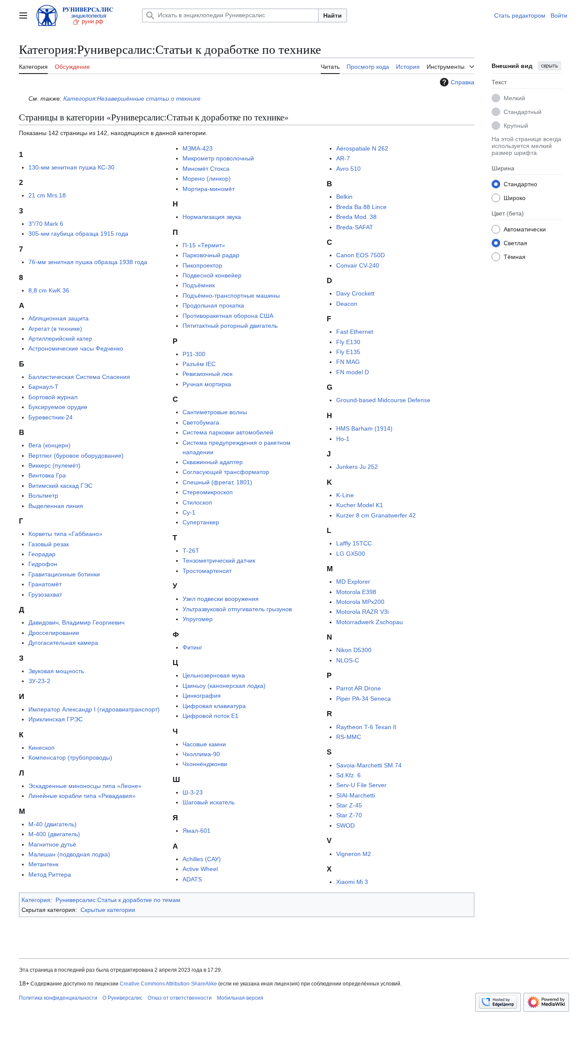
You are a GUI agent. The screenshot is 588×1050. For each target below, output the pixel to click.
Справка (462, 82)
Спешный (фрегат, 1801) (217, 482)
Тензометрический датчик (219, 560)
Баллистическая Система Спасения (79, 376)
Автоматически (525, 229)
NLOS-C (347, 660)
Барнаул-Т (43, 386)
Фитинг (192, 647)
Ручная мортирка (207, 384)
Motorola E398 (356, 591)
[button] (23, 15)
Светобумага (201, 422)
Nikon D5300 (353, 650)
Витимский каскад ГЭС (60, 485)
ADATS (192, 879)
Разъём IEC (199, 363)
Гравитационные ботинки (64, 574)
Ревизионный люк (207, 373)
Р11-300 (194, 354)
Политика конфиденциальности (58, 998)
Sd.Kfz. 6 (348, 775)
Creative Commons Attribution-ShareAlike (168, 984)
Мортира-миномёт (209, 188)
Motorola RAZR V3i (362, 611)
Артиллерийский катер (60, 338)
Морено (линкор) (207, 178)
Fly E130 (348, 342)
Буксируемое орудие (57, 406)
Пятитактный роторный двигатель (230, 325)
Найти (332, 15)
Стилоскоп (197, 502)
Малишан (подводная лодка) (69, 854)
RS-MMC (348, 736)
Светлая (515, 243)
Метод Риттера (49, 874)
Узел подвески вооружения (221, 598)
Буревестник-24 (50, 417)
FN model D (352, 372)
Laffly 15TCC (354, 543)
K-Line (345, 495)
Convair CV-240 (357, 265)
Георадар (42, 554)
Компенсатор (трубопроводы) (70, 757)
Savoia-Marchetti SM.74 (369, 765)
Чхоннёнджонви (205, 764)
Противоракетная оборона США (228, 315)
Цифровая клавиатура (214, 705)
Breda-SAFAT (354, 227)
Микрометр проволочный (218, 158)
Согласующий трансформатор (226, 471)
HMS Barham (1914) (364, 428)
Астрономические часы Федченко (75, 348)
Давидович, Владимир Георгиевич (76, 622)
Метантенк (43, 864)
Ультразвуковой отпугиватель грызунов (237, 609)
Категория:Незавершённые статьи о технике (132, 98)
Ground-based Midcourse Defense (383, 400)
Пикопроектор (202, 265)
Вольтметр (43, 495)
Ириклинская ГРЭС (55, 719)
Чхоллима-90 (201, 754)
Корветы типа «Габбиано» (65, 533)
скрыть (549, 66)
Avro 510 (348, 168)
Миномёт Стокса (206, 168)
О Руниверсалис (122, 998)
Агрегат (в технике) (55, 328)
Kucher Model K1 (359, 505)
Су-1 (189, 512)
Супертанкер (201, 522)
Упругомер (198, 619)
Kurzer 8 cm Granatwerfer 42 (376, 515)
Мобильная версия (240, 998)
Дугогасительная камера (63, 642)
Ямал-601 (196, 830)
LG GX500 (350, 553)
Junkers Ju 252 (357, 466)
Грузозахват (45, 594)
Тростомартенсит (207, 570)
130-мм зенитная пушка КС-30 (71, 167)
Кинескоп (41, 747)
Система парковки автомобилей (228, 432)
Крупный (516, 125)
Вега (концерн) (49, 445)
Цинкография (202, 695)
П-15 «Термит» (204, 245)
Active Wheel (200, 868)
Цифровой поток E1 (210, 715)
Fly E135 (348, 351)
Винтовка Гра (47, 475)
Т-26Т (191, 550)
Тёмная (515, 256)
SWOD (345, 825)
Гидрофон (42, 563)
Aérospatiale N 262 (362, 148)
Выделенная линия (55, 505)
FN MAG (348, 361)
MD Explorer (353, 581)
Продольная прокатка (213, 305)
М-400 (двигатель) (54, 834)
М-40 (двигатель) (52, 824)
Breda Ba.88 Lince (361, 206)
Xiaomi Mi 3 (352, 881)
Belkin (344, 196)
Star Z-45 (349, 805)
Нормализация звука (212, 216)
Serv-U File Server (361, 785)
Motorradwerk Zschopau (369, 622)
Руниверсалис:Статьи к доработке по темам (118, 899)
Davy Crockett (355, 293)
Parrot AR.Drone (358, 688)
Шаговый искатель (209, 802)
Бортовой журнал (52, 397)
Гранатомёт (45, 584)
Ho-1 (343, 438)
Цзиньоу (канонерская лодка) (224, 685)
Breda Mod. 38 (356, 216)
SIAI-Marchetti (355, 795)
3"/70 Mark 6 (45, 223)
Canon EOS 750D (360, 255)
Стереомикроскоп (208, 492)
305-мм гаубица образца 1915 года (78, 233)
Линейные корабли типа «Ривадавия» (82, 795)
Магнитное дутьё (52, 844)
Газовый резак (48, 544)
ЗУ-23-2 (39, 680)
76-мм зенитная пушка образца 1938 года (87, 262)
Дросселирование (53, 632)
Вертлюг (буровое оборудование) (76, 455)
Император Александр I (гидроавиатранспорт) (94, 709)
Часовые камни (204, 744)
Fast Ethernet (354, 331)
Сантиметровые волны (215, 412)
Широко (515, 197)
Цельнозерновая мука (214, 675)
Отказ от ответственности (180, 998)
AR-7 (343, 158)
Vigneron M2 (353, 853)
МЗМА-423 (198, 148)
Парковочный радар (211, 255)
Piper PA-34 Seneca (363, 698)
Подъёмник (199, 285)
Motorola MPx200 (360, 601)
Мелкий (514, 98)
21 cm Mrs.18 (47, 195)
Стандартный (523, 111)
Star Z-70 (349, 815)
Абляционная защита (58, 318)
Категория (36, 899)
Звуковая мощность (56, 671)
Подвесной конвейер (212, 275)
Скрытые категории (107, 909)
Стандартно (520, 184)
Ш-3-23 (193, 792)
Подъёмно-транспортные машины (231, 295)
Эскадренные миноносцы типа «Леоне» (85, 785)
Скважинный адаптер (213, 462)
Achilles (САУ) (202, 859)
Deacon (346, 303)
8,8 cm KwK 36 (48, 290)
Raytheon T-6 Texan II (366, 727)
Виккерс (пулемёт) (54, 465)
